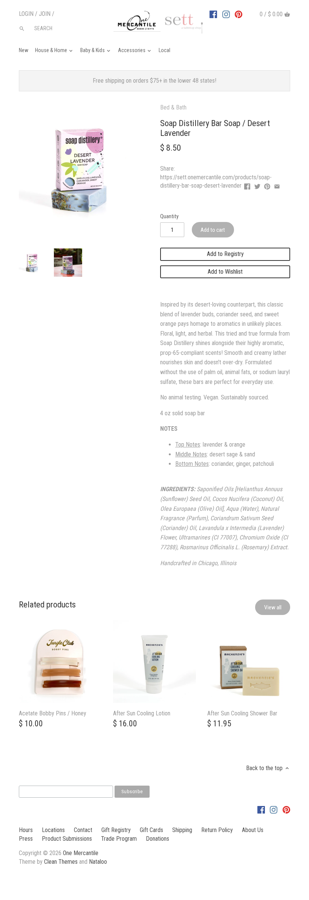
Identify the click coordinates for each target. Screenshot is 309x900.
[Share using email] (277, 184)
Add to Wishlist (225, 271)
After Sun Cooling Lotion (141, 713)
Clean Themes (61, 861)
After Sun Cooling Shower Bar (242, 713)
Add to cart (212, 230)
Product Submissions (67, 838)
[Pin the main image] (267, 184)
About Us (252, 830)
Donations (157, 838)
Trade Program (119, 838)
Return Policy (217, 830)
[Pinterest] (238, 14)
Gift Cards (151, 830)
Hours (26, 830)
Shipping (182, 830)
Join (44, 13)
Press (26, 838)
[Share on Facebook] (247, 184)
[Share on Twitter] (257, 184)
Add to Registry (225, 253)
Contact (83, 830)
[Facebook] (213, 14)
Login (26, 13)
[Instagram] (226, 14)
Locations (53, 830)
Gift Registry (116, 830)
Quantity (169, 216)
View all (272, 607)
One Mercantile (80, 853)
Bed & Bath (173, 107)
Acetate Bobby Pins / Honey (52, 713)
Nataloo (98, 861)
